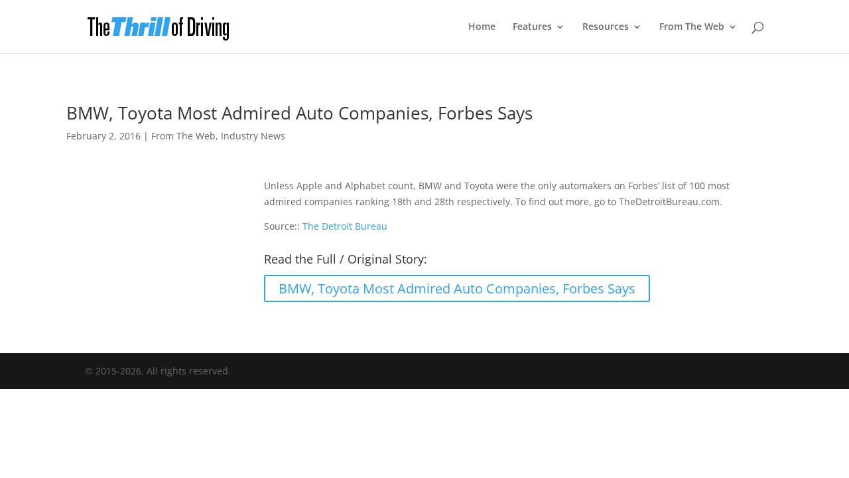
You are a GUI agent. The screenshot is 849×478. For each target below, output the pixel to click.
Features (532, 27)
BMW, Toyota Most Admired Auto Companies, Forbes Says (457, 288)
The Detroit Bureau (344, 226)
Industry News (253, 135)
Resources (605, 27)
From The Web (691, 27)
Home (481, 27)
